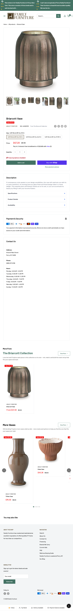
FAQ (41, 550)
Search (42, 533)
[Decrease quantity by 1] (15, 152)
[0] (68, 16)
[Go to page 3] (36, 506)
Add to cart (21, 162)
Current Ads (43, 547)
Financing (43, 541)
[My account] (65, 16)
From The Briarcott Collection (38, 126)
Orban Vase (41, 469)
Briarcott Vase (10, 406)
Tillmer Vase (9, 496)
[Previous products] (4, 470)
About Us (42, 536)
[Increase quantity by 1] (24, 152)
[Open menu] (4, 16)
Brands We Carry (45, 544)
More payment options (52, 167)
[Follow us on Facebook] (5, 593)
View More (63, 353)
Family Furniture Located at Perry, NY (51, 556)
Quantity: (9, 152)
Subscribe (9, 581)
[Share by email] (65, 126)
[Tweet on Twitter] (62, 126)
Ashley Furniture (11, 126)
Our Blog (42, 559)
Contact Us (43, 539)
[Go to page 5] (39, 506)
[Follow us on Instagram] (8, 593)
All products (12, 24)
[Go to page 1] (33, 506)
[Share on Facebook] (55, 126)
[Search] (58, 16)
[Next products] (69, 470)
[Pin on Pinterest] (58, 126)
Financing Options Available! (17, 158)
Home (5, 24)
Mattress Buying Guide (47, 553)
